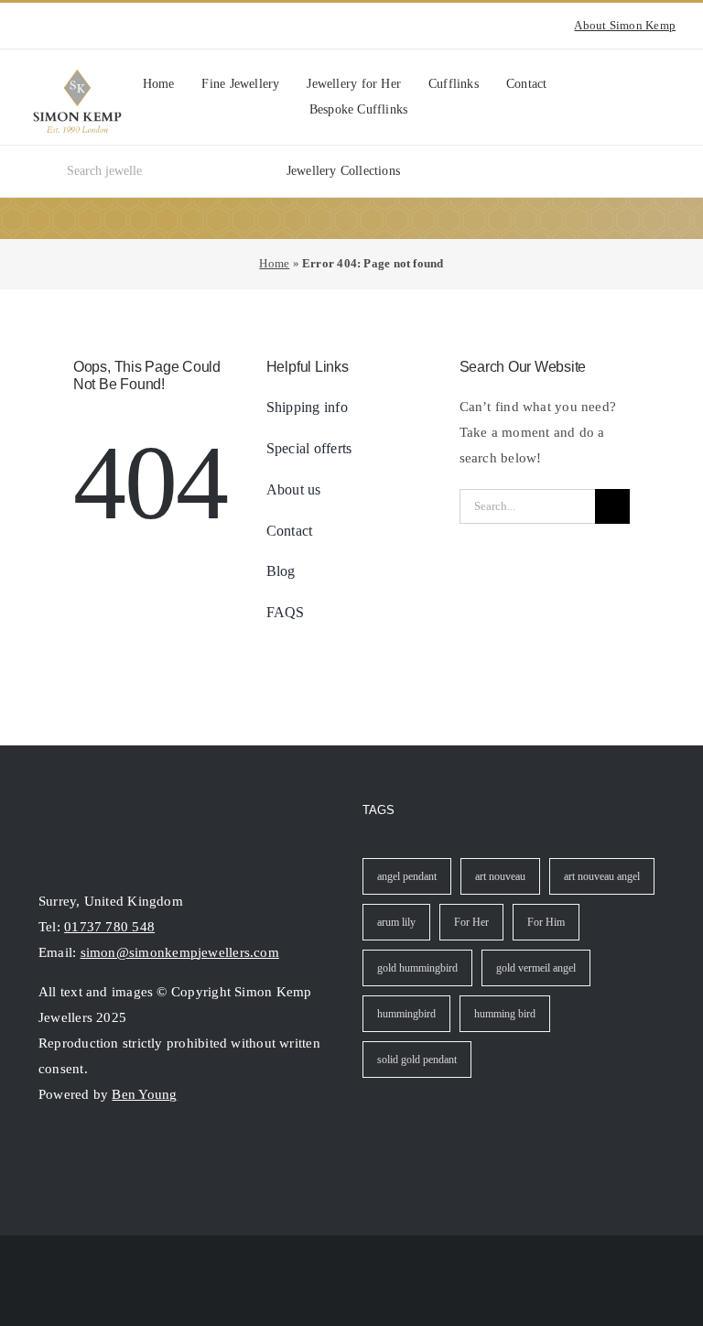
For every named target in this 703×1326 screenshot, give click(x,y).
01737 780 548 (109, 926)
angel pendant (407, 876)
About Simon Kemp (625, 25)
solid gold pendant (417, 1059)
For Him (546, 922)
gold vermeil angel (536, 968)
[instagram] (32, 25)
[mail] (111, 1153)
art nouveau (500, 876)
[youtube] (62, 25)
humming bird (504, 1013)
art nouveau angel (602, 876)
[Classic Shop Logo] (77, 76)
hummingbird (406, 1013)
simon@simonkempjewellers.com (180, 952)
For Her (471, 922)
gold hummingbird (417, 968)
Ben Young (144, 1094)
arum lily (396, 922)
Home (274, 263)
